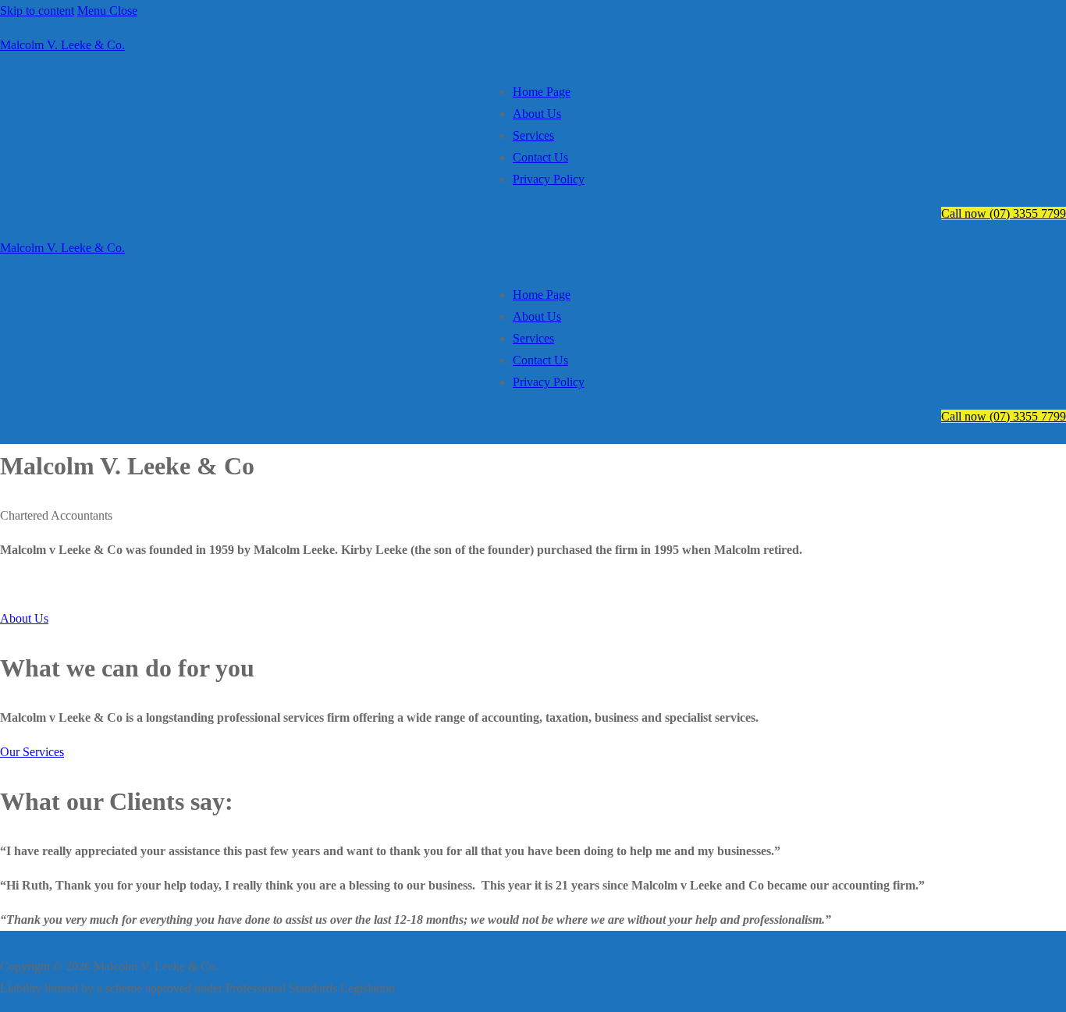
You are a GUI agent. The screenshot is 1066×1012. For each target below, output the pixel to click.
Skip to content (37, 10)
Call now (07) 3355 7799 (1003, 213)
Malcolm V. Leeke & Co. (62, 44)
